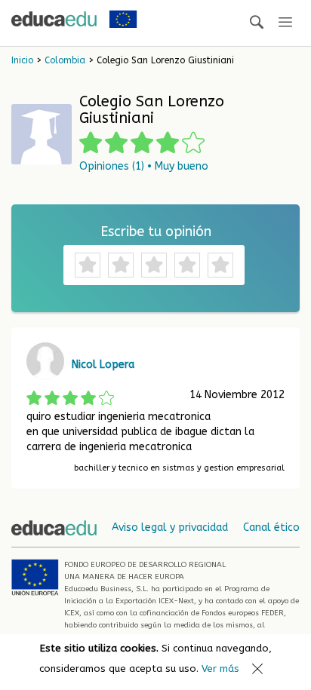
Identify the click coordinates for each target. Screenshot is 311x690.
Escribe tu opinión (155, 231)
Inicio (22, 60)
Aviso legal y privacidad (170, 527)
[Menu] (285, 23)
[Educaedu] (54, 19)
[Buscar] (256, 23)
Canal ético (271, 527)
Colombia (65, 60)
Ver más (220, 668)
